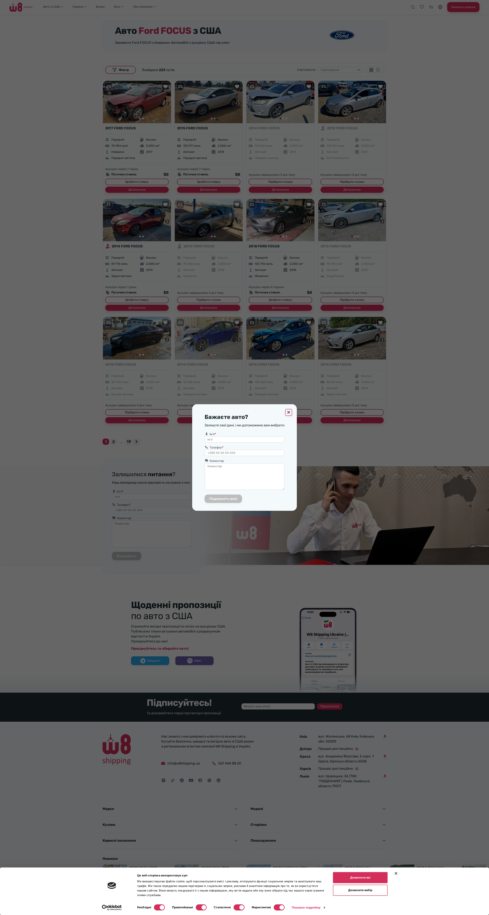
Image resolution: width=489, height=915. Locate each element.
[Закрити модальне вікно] (288, 412)
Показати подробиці (306, 907)
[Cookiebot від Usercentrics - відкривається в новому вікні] (112, 907)
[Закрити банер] (396, 873)
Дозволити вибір (360, 890)
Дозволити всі (360, 877)
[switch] (201, 907)
